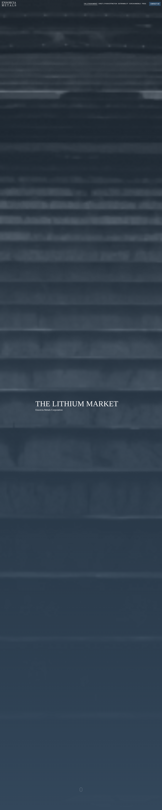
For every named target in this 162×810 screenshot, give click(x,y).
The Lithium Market (90, 3)
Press (144, 3)
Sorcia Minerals (135, 3)
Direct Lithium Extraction (107, 3)
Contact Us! (154, 4)
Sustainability (123, 3)
